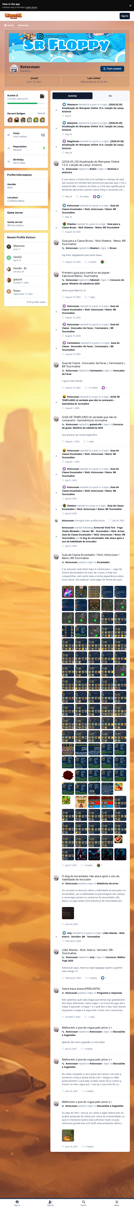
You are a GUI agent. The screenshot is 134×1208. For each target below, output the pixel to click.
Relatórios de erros (107, 883)
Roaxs (16, 290)
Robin (93, 168)
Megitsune (73, 141)
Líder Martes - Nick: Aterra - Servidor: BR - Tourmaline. (88, 951)
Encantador (103, 562)
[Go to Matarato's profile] (9, 246)
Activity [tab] (72, 95)
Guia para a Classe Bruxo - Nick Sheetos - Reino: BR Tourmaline (94, 242)
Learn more (6, 5)
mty (69, 933)
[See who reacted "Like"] (98, 196)
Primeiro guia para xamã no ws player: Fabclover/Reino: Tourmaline (86, 274)
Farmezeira (73, 342)
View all (41, 113)
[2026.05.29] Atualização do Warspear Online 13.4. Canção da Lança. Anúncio (93, 108)
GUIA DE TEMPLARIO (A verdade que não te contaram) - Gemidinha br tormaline (91, 400)
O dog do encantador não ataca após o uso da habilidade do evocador (93, 539)
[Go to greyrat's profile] (9, 280)
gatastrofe (95, 424)
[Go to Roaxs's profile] (9, 291)
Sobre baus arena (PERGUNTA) (81, 988)
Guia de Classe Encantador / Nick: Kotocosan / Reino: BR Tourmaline (90, 209)
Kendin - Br (20, 268)
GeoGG (17, 257)
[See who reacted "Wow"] (102, 261)
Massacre (72, 104)
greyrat (17, 279)
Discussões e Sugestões (110, 1105)
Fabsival (94, 279)
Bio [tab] (110, 95)
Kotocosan (72, 168)
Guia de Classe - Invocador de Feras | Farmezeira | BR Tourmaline (90, 328)
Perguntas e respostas (109, 992)
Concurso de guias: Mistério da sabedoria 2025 (92, 426)
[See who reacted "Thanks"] (94, 196)
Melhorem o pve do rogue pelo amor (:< (87, 1027)
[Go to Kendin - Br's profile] (9, 269)
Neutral (17, 149)
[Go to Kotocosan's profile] (56, 163)
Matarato (19, 246)
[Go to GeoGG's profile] (9, 257)
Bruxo (113, 248)
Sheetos (71, 224)
